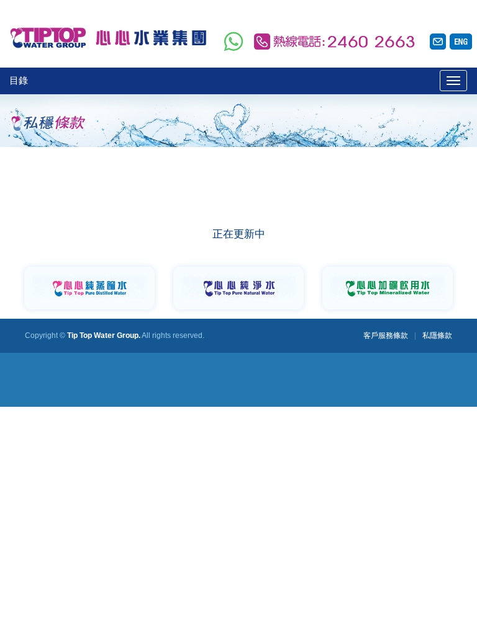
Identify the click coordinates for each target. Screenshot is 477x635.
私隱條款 (437, 335)
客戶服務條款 (385, 335)
